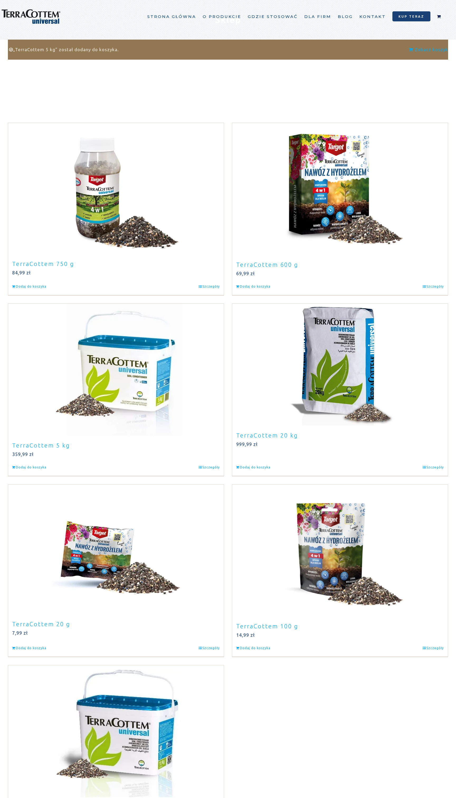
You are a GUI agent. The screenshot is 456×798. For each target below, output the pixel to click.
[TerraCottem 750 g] (116, 188)
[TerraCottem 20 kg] (340, 365)
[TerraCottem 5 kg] (116, 370)
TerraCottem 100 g (267, 626)
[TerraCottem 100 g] (340, 550)
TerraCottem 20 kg (267, 435)
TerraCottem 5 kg (41, 445)
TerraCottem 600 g (267, 264)
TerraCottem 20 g (41, 624)
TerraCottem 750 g (43, 263)
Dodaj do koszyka (31, 286)
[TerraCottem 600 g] (340, 189)
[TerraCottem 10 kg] (116, 731)
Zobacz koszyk (431, 49)
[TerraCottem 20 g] (116, 549)
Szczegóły (211, 286)
